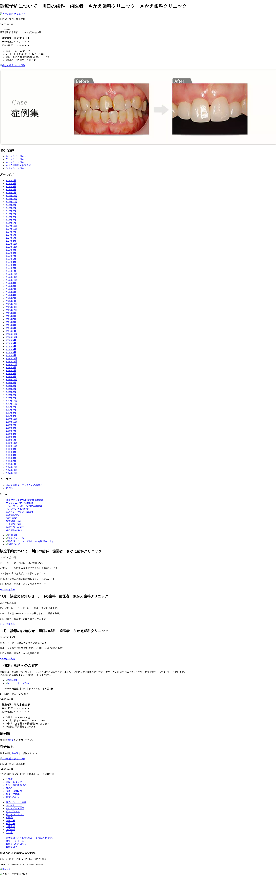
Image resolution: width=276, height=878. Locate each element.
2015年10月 (11, 446)
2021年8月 (11, 316)
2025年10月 (11, 201)
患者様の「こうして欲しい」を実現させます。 (30, 838)
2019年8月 (11, 367)
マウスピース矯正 (15, 808)
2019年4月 (11, 373)
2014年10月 (11, 473)
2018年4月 (11, 391)
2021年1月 (11, 331)
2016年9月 (11, 425)
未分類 (9, 488)
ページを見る (8, 589)
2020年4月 (11, 349)
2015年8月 (11, 452)
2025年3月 (11, 219)
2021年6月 (11, 322)
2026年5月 (11, 183)
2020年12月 (11, 334)
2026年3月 (11, 189)
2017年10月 (11, 403)
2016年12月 (11, 419)
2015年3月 (11, 458)
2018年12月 (11, 379)
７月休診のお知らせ (16, 159)
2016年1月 (11, 440)
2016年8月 (11, 428)
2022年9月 (11, 283)
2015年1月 (11, 464)
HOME (9, 779)
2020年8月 (11, 343)
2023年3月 (11, 265)
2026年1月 (11, 192)
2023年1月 (11, 271)
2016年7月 (11, 431)
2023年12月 (11, 244)
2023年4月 (11, 262)
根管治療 (10, 823)
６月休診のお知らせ (16, 162)
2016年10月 (11, 422)
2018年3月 (11, 394)
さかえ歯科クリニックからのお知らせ (25, 485)
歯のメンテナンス (15, 814)
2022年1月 (11, 301)
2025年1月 (11, 222)
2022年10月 (11, 280)
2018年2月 (11, 397)
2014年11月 (11, 470)
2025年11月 (11, 198)
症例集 (10, 740)
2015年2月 (11, 461)
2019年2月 (11, 376)
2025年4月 (11, 216)
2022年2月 (11, 298)
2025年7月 (11, 207)
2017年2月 (11, 416)
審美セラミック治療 (16, 802)
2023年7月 (11, 256)
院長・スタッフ (14, 782)
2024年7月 (11, 232)
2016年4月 (11, 434)
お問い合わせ (13, 797)
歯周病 (9, 817)
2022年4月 (11, 295)
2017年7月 (11, 409)
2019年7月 (11, 370)
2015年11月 (11, 443)
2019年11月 (11, 361)
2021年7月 (11, 319)
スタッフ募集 (13, 794)
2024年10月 (11, 229)
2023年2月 (11, 268)
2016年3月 (11, 437)
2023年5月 (11, 259)
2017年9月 (11, 406)
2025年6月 (11, 210)
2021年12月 (11, 304)
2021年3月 (11, 328)
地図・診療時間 (14, 791)
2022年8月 (11, 286)
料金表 (15, 753)
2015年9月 (11, 449)
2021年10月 (11, 310)
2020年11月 (11, 337)
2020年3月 (11, 352)
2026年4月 (11, 186)
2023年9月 (11, 250)
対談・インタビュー (16, 841)
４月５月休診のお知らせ (18, 165)
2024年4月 (11, 241)
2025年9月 (11, 204)
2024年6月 (11, 235)
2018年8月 (11, 385)
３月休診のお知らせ (16, 168)
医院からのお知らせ (16, 844)
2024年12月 (11, 225)
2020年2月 (11, 355)
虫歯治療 (10, 820)
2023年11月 (11, 247)
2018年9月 (11, 382)
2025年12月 (11, 195)
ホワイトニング (14, 805)
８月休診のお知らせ (16, 156)
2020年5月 (11, 346)
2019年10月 (11, 364)
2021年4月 (11, 325)
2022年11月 (11, 277)
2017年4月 (11, 412)
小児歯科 (10, 826)
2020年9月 (11, 340)
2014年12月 (11, 467)
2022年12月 (11, 274)
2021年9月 (11, 313)
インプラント (13, 811)
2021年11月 (11, 307)
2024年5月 (11, 238)
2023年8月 (11, 253)
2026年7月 (11, 180)
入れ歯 (9, 832)
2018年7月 (11, 388)
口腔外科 (10, 829)
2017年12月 (11, 400)
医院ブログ (11, 847)
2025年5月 (11, 213)
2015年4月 (11, 455)
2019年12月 (11, 358)
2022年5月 (11, 292)
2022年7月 (11, 289)
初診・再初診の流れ (16, 785)
